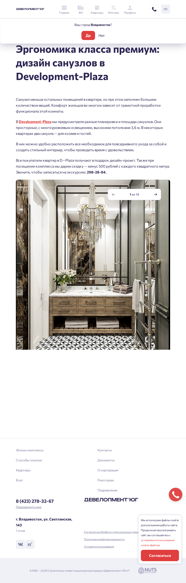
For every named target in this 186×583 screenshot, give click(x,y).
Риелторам (106, 480)
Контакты (105, 450)
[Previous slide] (114, 194)
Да (88, 35)
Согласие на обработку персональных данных (113, 531)
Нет (101, 35)
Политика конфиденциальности (104, 539)
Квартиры (23, 470)
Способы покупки (29, 460)
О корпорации (108, 470)
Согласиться (160, 555)
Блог (19, 480)
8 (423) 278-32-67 (35, 501)
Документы (106, 460)
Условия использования (99, 546)
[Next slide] (155, 194)
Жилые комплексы (30, 450)
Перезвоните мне (28, 507)
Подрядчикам (107, 490)
